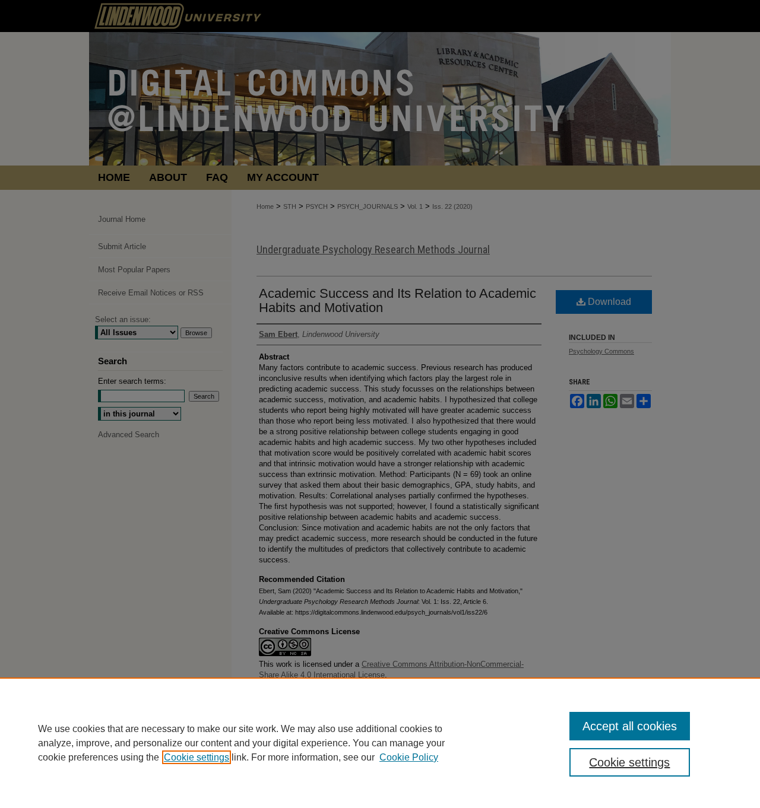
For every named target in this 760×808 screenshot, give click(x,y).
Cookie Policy (408, 757)
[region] (380, 742)
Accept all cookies (629, 726)
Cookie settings (196, 757)
